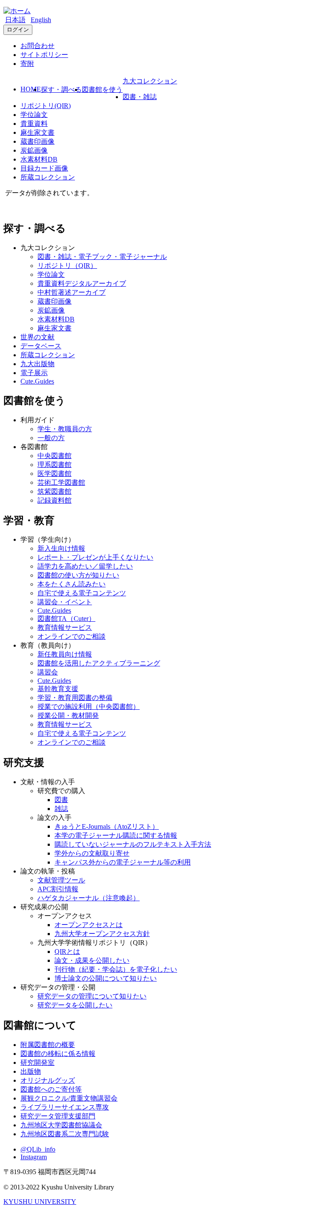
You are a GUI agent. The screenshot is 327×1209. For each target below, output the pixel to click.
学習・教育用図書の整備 (74, 697)
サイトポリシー (44, 54)
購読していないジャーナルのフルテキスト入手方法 (132, 844)
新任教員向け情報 (64, 654)
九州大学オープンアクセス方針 (102, 933)
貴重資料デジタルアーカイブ (81, 283)
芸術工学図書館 (61, 482)
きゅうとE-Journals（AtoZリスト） (106, 826)
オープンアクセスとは (88, 924)
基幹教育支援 (57, 688)
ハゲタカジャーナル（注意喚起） (88, 898)
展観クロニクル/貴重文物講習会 (69, 1098)
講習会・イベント (64, 602)
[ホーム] (17, 10)
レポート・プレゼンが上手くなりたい (95, 557)
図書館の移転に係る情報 (57, 1053)
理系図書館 (54, 464)
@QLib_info (37, 1149)
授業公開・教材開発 (68, 715)
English (41, 19)
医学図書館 (54, 473)
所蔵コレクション (47, 177)
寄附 (27, 63)
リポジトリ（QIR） (67, 265)
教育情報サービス (64, 627)
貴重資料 (34, 123)
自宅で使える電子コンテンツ (81, 593)
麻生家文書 (37, 132)
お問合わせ (37, 45)
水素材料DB (38, 159)
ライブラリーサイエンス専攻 (64, 1107)
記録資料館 (54, 500)
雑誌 (61, 808)
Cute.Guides (37, 381)
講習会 (47, 672)
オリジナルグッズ (47, 1080)
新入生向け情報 (61, 548)
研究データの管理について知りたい (91, 996)
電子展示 (34, 372)
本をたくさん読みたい (71, 584)
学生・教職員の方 (64, 428)
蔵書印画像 (37, 141)
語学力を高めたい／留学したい (85, 566)
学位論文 (34, 114)
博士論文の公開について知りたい (105, 978)
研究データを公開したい (74, 1005)
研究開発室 (37, 1062)
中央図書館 (54, 455)
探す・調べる (61, 89)
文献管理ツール (61, 880)
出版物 (30, 1071)
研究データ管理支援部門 (57, 1116)
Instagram (33, 1157)
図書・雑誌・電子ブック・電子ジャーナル (102, 256)
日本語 (15, 19)
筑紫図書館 (54, 491)
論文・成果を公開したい (91, 960)
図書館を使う (102, 89)
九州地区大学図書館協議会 (61, 1125)
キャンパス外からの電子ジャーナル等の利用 (122, 862)
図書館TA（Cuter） (66, 618)
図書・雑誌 (140, 96)
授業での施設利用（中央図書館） (88, 706)
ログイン (18, 29)
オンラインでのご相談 (71, 636)
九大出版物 (37, 363)
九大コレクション (150, 81)
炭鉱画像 (34, 150)
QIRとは (67, 951)
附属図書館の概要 (47, 1044)
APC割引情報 (57, 889)
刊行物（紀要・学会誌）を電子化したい (115, 969)
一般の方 (51, 437)
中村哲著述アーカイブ (71, 292)
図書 (61, 799)
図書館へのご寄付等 (51, 1089)
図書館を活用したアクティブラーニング (98, 663)
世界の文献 (37, 337)
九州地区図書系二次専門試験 (64, 1134)
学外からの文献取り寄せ (91, 853)
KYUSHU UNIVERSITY (39, 1201)
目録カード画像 (44, 168)
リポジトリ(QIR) (45, 105)
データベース (40, 346)
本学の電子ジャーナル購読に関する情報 (115, 835)
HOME (30, 89)
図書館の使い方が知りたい (78, 575)
